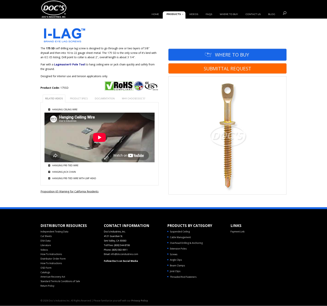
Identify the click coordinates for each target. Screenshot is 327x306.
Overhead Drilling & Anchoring (186, 243)
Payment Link (237, 231)
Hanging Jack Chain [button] (64, 172)
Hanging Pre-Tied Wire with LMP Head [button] (74, 178)
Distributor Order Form (53, 258)
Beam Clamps (177, 265)
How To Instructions (51, 254)
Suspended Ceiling (180, 231)
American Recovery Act (52, 276)
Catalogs (45, 272)
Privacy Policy (139, 300)
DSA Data (45, 240)
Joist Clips (175, 271)
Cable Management (180, 237)
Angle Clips (176, 259)
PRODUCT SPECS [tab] (79, 98)
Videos (44, 249)
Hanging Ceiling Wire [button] (64, 109)
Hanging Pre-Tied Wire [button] (65, 165)
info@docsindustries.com (124, 254)
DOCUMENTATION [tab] (105, 98)
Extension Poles (178, 248)
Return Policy (47, 285)
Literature (45, 245)
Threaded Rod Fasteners (183, 277)
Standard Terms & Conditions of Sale (60, 281)
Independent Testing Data (54, 231)
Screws (173, 254)
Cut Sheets (46, 236)
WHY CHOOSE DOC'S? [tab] (133, 98)
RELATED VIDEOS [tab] (54, 98)
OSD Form (45, 267)
